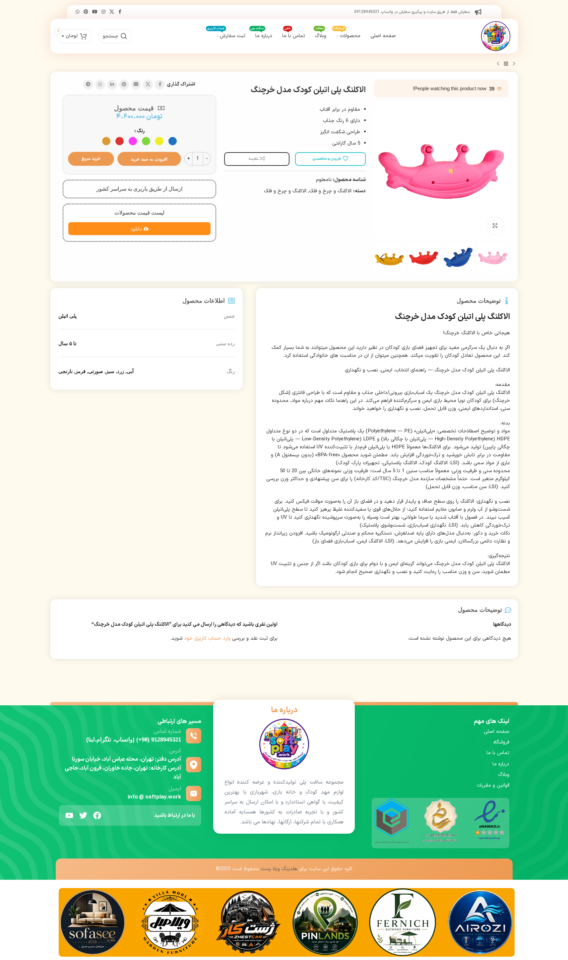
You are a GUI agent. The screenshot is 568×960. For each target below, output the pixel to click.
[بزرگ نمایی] (495, 225)
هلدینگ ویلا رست (279, 869)
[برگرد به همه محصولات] (506, 64)
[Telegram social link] (88, 85)
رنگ (141, 131)
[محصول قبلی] (514, 64)
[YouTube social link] (94, 12)
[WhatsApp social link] (78, 12)
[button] (500, 258)
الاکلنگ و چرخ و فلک (330, 191)
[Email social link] (136, 85)
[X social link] (111, 12)
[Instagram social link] (103, 12)
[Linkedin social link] (112, 85)
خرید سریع (91, 159)
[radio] (172, 141)
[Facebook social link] (120, 12)
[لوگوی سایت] (495, 36)
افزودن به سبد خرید (149, 159)
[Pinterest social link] (86, 12)
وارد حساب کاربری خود (207, 638)
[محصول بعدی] (498, 64)
